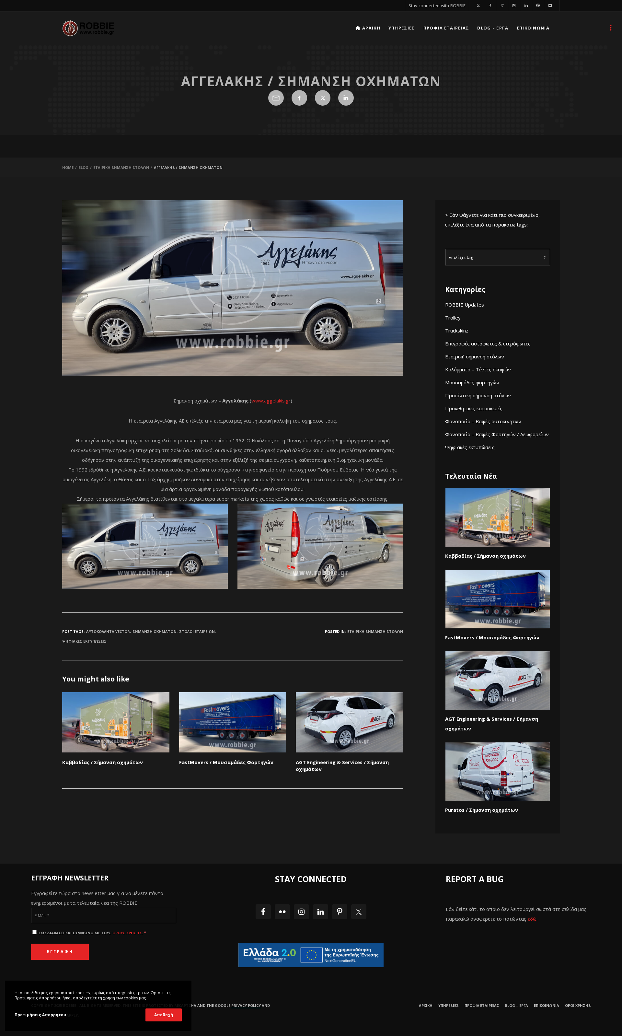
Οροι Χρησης (578, 1005)
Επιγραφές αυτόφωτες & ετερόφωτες (488, 343)
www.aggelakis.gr (271, 400)
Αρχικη (425, 1005)
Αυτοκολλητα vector (108, 631)
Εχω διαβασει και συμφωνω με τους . (92, 932)
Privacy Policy (246, 1005)
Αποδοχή (163, 1015)
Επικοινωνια (546, 1005)
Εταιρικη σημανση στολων (375, 631)
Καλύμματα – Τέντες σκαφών (478, 369)
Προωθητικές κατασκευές (473, 408)
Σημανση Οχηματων (154, 631)
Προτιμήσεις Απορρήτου (40, 1015)
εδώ (532, 918)
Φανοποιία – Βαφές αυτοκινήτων (483, 421)
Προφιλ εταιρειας (482, 1005)
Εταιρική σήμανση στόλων (474, 356)
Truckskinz (456, 330)
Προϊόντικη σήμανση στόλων (478, 395)
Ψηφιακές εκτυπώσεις (470, 447)
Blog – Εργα (516, 1005)
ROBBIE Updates (464, 304)
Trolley (453, 317)
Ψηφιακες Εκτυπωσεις (84, 641)
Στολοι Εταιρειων (197, 631)
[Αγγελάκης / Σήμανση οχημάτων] (276, 98)
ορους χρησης (127, 932)
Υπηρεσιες (448, 1005)
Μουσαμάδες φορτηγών (472, 382)
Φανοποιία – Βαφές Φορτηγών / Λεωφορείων (497, 434)
